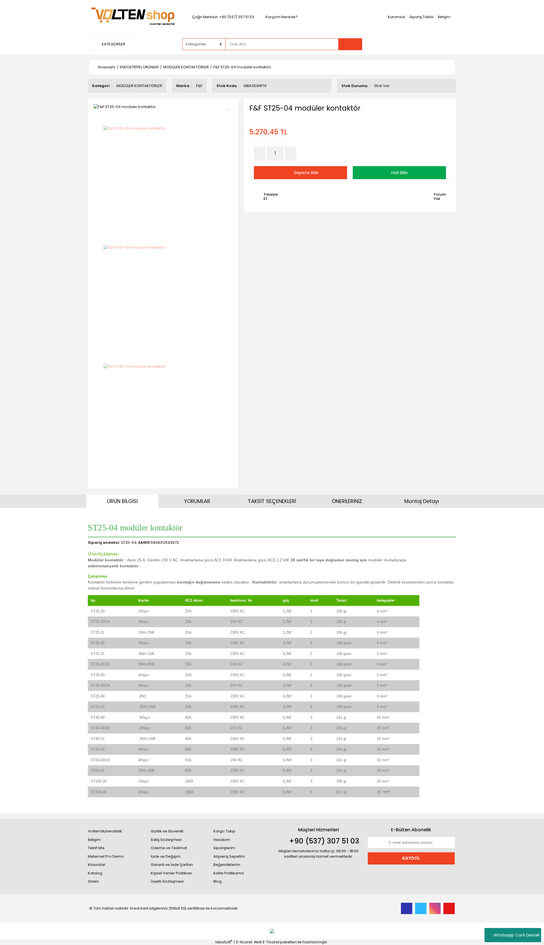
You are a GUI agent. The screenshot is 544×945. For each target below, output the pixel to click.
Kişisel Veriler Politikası (171, 873)
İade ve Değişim (165, 856)
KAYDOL (411, 858)
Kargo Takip (224, 831)
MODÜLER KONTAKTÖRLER (139, 85)
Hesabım (221, 839)
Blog (217, 881)
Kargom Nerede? (281, 17)
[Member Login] (412, 44)
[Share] (231, 116)
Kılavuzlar (96, 864)
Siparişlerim (224, 848)
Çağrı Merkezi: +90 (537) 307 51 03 (223, 17)
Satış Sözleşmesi (166, 839)
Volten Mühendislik (105, 831)
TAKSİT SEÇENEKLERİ (272, 501)
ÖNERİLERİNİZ (347, 501)
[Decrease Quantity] (259, 153)
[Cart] (446, 44)
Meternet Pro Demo (106, 856)
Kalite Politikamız (228, 873)
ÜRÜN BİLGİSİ (122, 501)
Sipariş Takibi (421, 17)
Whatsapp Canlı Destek (517, 935)
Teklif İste (96, 848)
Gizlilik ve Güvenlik (167, 831)
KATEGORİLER (113, 44)
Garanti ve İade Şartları (172, 864)
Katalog (95, 873)
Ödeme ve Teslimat (169, 848)
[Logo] (132, 16)
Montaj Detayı (421, 501)
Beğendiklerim (226, 864)
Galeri (93, 881)
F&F (199, 85)
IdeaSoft (223, 942)
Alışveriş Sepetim (229, 856)
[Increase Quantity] (290, 153)
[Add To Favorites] (231, 106)
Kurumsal (396, 17)
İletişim (444, 17)
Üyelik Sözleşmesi (167, 881)
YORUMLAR (197, 501)
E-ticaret (244, 942)
